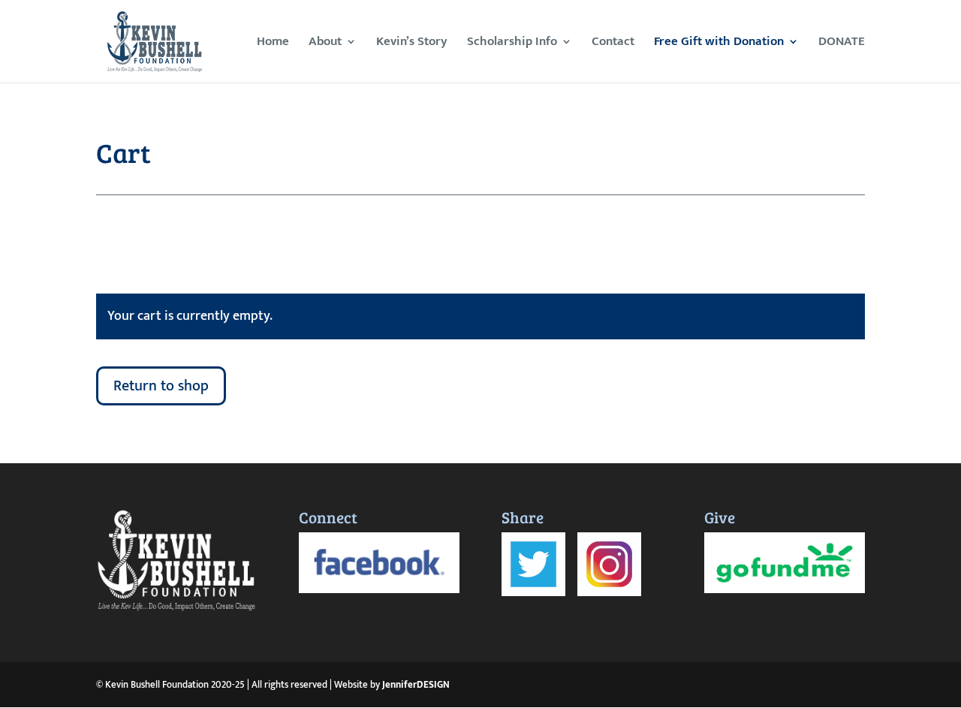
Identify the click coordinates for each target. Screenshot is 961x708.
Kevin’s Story (411, 44)
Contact (613, 44)
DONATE (841, 44)
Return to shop (161, 386)
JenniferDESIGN (416, 684)
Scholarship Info (512, 44)
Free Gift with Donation (719, 44)
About (325, 44)
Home (273, 44)
